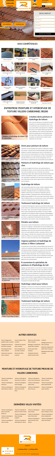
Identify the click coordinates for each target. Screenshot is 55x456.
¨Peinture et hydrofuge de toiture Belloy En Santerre (7, 388)
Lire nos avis (7, 453)
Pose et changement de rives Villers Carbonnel (20, 349)
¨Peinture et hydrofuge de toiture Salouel (33, 410)
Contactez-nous (20, 24)
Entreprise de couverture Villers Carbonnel (6, 354)
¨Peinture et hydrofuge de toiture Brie (7, 383)
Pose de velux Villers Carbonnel (19, 354)
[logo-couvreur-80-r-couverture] (23, 6)
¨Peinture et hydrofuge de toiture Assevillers (47, 388)
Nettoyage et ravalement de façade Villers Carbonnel (34, 345)
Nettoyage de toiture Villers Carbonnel (47, 352)
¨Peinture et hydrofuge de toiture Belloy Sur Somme (20, 421)
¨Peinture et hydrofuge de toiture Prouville (7, 421)
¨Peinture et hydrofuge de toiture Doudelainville (47, 415)
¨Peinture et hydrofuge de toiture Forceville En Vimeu (21, 410)
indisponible (10, 3)
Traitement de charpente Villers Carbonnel (20, 345)
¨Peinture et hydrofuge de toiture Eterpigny (20, 383)
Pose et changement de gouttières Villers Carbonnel (7, 341)
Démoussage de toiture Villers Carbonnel (6, 349)
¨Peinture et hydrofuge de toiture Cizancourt (47, 379)
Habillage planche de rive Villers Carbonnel (47, 343)
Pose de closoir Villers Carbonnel (33, 349)
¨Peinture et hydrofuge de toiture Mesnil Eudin (33, 415)
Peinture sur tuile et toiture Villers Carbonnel (34, 341)
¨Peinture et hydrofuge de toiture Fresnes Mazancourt (34, 379)
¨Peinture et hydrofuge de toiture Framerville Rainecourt (7, 411)
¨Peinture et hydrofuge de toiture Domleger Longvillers (20, 416)
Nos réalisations (7, 24)
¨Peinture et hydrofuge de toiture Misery (33, 383)
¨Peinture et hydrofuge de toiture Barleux (7, 379)
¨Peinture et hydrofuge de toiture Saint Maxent (47, 419)
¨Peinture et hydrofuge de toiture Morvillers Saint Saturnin (33, 420)
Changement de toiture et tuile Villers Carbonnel (7, 345)
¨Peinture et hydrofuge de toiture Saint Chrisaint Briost (20, 389)
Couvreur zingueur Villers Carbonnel (20, 341)
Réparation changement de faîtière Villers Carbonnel (47, 348)
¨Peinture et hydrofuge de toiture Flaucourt (33, 388)
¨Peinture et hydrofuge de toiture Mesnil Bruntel (47, 383)
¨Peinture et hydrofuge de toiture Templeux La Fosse (47, 410)
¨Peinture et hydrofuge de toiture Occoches (7, 417)
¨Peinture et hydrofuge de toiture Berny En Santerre (20, 379)
